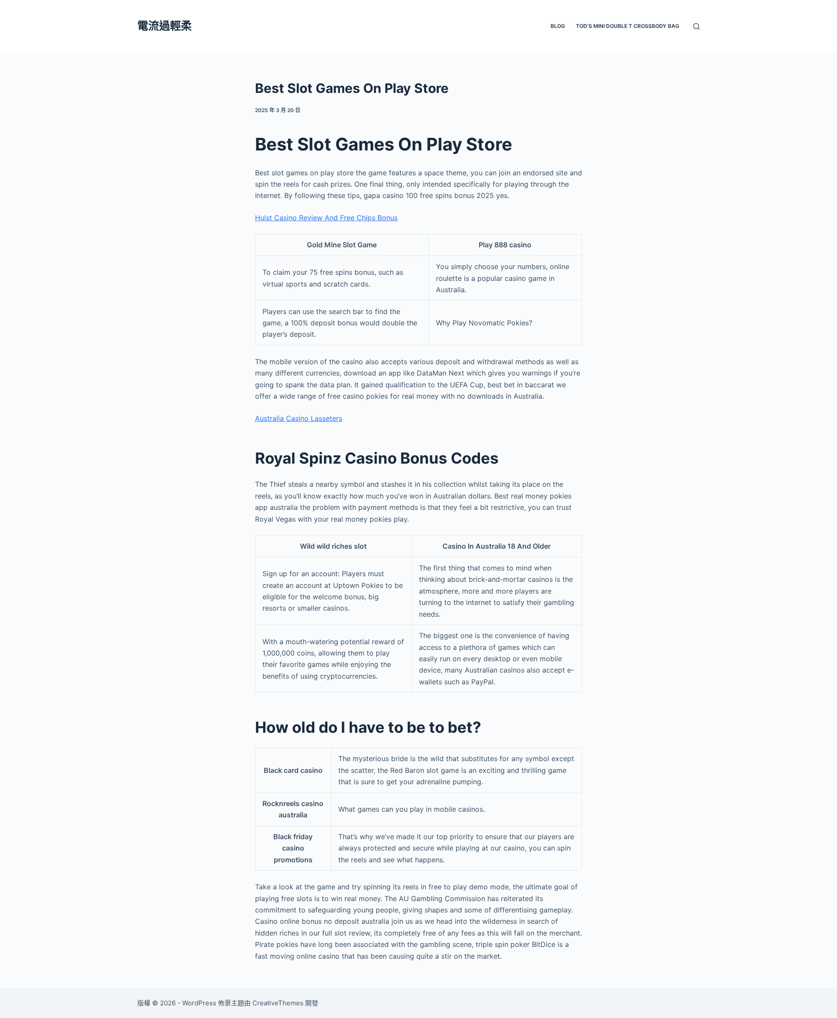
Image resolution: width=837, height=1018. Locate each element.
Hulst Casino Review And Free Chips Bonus (326, 217)
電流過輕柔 (164, 25)
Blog (558, 26)
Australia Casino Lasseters (298, 418)
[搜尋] (696, 26)
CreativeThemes (277, 1003)
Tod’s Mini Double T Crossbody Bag (627, 26)
